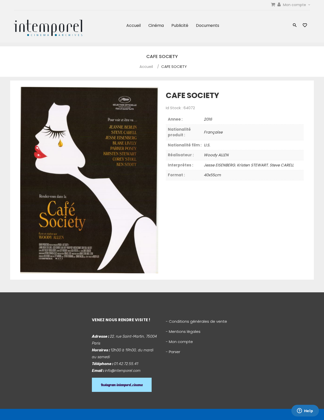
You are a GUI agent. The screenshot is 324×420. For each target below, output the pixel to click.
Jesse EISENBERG (219, 165)
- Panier (173, 351)
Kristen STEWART (252, 165)
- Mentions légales (183, 331)
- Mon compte (179, 341)
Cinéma (156, 25)
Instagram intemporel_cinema (122, 385)
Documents (207, 25)
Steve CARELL (282, 165)
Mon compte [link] (295, 4)
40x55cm (212, 175)
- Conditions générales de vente (196, 321)
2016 (208, 119)
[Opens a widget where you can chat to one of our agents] (305, 411)
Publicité (179, 25)
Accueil (133, 25)
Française (213, 132)
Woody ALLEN (216, 155)
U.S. (207, 145)
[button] (295, 25)
